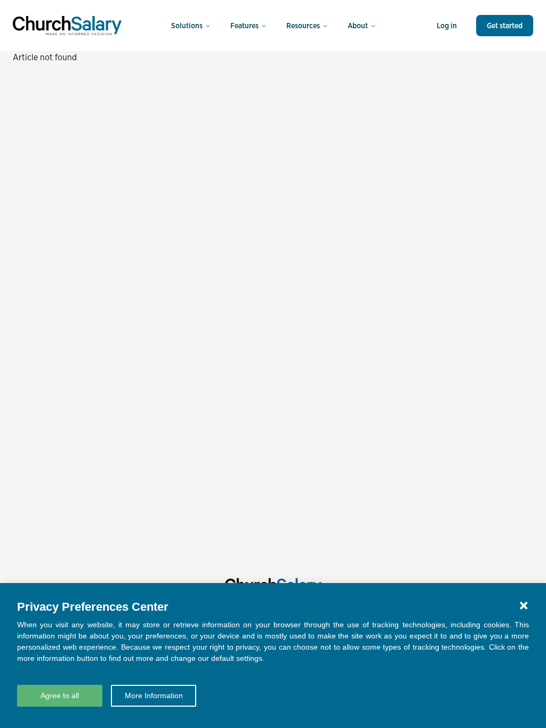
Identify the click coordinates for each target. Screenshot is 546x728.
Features (244, 25)
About (358, 25)
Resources (303, 25)
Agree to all (60, 695)
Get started (505, 25)
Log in (447, 25)
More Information (154, 695)
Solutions (187, 25)
